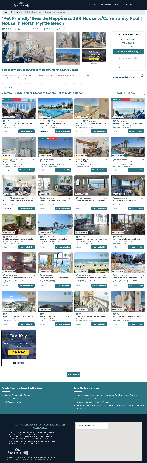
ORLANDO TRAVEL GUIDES (45, 441)
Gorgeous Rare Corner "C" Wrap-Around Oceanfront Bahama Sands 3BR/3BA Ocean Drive (110, 405)
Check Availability (128, 51)
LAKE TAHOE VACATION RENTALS (20, 432)
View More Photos (11, 60)
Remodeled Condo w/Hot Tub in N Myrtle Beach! (95, 402)
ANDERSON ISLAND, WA (16, 443)
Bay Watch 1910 (9, 162)
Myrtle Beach (47, 12)
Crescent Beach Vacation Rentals (17, 395)
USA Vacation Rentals (13, 402)
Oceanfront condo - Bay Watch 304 (126, 239)
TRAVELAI (52, 457)
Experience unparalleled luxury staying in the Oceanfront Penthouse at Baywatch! (107, 395)
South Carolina (34, 12)
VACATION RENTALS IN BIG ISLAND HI (21, 441)
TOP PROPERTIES (92, 5)
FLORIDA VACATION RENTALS (28, 434)
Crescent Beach (60, 12)
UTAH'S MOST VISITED (32, 436)
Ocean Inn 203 (81, 162)
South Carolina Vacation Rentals (17, 399)
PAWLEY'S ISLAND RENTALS (110, 5)
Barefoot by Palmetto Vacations (52, 123)
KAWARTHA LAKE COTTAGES (30, 439)
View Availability (26, 131)
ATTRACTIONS (127, 5)
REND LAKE (46, 439)
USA (25, 12)
